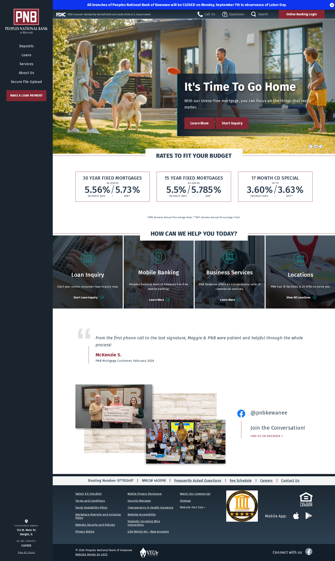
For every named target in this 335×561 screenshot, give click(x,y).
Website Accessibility (142, 514)
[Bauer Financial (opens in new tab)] (245, 506)
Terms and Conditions (90, 500)
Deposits (26, 46)
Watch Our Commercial (195, 494)
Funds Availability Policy (91, 507)
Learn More (199, 123)
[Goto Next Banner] (321, 146)
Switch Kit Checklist (88, 494)
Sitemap (185, 500)
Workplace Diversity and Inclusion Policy (98, 516)
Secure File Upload (26, 82)
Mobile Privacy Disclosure (145, 494)
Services (26, 64)
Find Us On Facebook (266, 436)
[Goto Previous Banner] (310, 146)
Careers (266, 480)
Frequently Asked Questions (197, 480)
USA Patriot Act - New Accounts (148, 531)
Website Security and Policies (95, 525)
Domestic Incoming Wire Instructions (144, 523)
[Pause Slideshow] (315, 146)
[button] (332, 5)
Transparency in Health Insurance (151, 507)
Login (301, 14)
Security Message (139, 500)
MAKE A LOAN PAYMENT (26, 95)
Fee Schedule (241, 480)
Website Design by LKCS (91, 554)
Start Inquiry (232, 123)
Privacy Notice (84, 531)
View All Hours (26, 552)
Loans (26, 55)
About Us (26, 73)
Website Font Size (193, 507)
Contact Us (290, 480)
